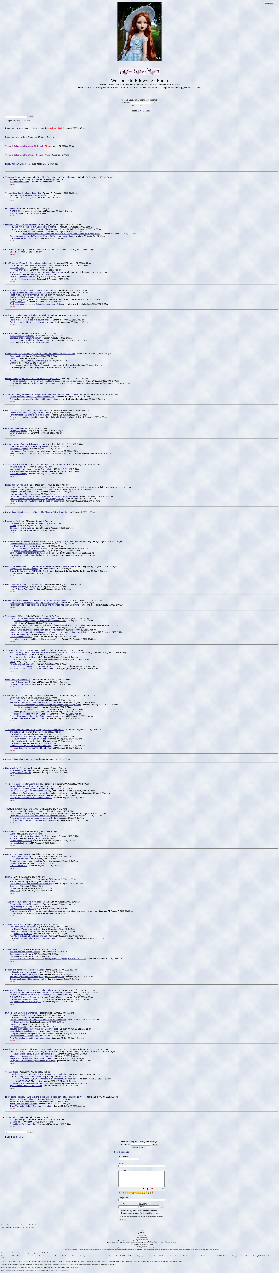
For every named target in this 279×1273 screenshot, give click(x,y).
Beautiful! (14, 956)
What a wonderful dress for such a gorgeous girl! (31, 818)
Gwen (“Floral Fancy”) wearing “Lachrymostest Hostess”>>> (31, 695)
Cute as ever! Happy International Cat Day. (28, 861)
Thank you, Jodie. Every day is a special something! (36, 555)
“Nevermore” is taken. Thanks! (23, 1099)
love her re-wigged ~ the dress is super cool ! (29, 811)
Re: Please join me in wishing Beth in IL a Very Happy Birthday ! (37, 304)
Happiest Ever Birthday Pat (21, 492)
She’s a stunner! (17, 881)
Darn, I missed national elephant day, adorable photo (32, 553)
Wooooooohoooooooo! (19, 182)
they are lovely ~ (17, 906)
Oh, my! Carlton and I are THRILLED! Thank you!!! (32, 571)
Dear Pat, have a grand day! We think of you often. (32, 489)
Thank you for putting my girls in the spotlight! (25, 902)
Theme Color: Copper (14, 1117)
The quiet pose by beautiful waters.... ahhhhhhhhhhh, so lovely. (37, 399)
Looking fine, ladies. (18, 431)
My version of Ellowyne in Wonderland (21, 1013)
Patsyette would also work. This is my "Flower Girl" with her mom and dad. (42, 236)
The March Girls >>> (14, 924)
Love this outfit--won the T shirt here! (30, 748)
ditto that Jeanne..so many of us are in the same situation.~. (40, 621)
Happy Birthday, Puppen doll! (22, 589)
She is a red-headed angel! (21, 197)
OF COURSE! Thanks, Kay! (30, 1081)
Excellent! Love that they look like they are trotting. (31, 322)
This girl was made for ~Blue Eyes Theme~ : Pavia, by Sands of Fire (35, 464)
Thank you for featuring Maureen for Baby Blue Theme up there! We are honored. (40, 177)
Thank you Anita (21, 1022)
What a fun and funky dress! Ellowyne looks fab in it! (32, 820)
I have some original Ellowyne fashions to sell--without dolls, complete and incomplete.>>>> (45, 1097)
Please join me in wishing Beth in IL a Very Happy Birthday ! (31, 290)
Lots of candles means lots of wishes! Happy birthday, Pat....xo (37, 499)
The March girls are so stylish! (23, 927)
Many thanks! (20, 270)
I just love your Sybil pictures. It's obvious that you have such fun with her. (41, 793)
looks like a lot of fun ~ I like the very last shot (30, 446)
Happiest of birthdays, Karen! (22, 684)
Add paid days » (270, 3)
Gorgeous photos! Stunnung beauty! (25, 338)
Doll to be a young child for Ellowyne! (21, 224)
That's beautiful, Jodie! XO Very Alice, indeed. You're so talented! (38, 1020)
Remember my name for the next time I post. (140, 1213)
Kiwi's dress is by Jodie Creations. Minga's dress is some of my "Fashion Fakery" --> (46, 1051)
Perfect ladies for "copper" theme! (24, 1124)
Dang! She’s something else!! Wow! (25, 879)
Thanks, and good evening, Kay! (24, 700)
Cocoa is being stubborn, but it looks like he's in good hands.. (36, 659)
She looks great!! (17, 732)
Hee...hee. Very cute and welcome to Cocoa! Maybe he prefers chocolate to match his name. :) (51, 652)
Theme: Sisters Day (13, 949)
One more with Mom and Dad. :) (32, 231)
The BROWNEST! (17, 523)
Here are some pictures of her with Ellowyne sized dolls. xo (39, 229)
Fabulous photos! (17, 356)
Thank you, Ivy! (20, 546)
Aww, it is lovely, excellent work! (23, 1031)
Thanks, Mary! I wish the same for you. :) (31, 627)
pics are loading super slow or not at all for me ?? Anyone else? (32, 379)
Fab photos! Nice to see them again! (25, 1002)
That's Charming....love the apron (24, 1036)
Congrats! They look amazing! (23, 909)
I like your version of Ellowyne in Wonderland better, (32, 1033)
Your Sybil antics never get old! (23, 788)
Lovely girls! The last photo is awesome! (27, 931)
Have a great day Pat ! (19, 494)
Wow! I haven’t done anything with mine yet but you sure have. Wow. (39, 813)
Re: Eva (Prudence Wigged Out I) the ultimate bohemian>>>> (36, 272)
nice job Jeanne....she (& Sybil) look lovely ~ (29, 360)
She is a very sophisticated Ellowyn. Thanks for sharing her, (35, 365)
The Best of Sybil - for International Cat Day (24, 784)
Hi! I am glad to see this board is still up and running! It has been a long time (38, 600)
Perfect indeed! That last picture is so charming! (30, 415)
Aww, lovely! (15, 317)
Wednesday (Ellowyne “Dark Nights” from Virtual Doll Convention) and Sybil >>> (40, 354)
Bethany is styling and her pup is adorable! (28, 979)
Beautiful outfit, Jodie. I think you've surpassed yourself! (34, 1029)
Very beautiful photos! (19, 449)
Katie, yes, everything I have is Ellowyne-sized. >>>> (37, 639)
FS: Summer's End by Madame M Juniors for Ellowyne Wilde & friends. (36, 249)
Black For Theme (12, 333)
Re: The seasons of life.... (21, 637)
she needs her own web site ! (22, 786)
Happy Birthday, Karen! (20, 682)
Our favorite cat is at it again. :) (23, 856)
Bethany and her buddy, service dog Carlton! (24, 970)
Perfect (13, 526)
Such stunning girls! (18, 954)
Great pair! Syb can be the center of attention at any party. (35, 716)
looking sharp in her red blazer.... (24, 972)
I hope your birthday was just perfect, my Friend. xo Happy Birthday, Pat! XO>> (44, 496)
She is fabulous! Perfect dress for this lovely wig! (31, 884)
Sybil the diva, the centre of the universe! (27, 795)
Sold (12, 252)
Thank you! (19, 734)
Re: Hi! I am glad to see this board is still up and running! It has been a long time (44, 605)
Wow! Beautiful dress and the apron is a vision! (30, 1038)
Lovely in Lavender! (18, 433)
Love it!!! (13, 1024)
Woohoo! (13, 863)
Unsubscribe (144, 105)
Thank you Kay (20, 1017)
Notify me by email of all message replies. (139, 1211)
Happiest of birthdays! (19, 587)
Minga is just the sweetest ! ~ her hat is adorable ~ (31, 1056)
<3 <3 (12, 662)
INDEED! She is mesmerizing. (23, 211)
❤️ (133, 1193)
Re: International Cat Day (21, 841)
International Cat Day (14, 831)
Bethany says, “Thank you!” (26, 974)
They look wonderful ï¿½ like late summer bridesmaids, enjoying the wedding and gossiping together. (53, 911)
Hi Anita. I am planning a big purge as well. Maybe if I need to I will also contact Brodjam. (48, 625)
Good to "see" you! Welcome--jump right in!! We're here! (34, 603)
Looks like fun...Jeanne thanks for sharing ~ (29, 736)
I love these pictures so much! (23, 277)
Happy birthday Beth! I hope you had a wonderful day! (33, 292)
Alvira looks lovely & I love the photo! (26, 741)
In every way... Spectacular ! (22, 336)
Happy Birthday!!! (17, 302)
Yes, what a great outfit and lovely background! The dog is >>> (37, 977)
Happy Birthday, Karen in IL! (17, 680)
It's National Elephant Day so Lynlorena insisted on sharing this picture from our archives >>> (45, 541)
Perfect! (13, 888)
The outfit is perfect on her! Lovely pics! (27, 367)
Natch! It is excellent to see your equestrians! (29, 320)
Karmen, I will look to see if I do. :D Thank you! (34, 999)
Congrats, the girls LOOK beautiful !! (25, 904)
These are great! (17, 268)
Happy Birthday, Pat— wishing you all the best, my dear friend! (37, 501)
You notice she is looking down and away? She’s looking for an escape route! (47, 705)
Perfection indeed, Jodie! (20, 1015)
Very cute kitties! (17, 843)
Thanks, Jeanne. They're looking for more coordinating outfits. (41, 938)
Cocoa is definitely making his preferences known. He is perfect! (37, 666)
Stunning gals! (16, 1122)
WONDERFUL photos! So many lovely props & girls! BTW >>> (37, 997)
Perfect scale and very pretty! (22, 664)
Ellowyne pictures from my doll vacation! (23, 444)
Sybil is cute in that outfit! (29, 707)
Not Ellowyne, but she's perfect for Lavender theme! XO (29, 410)
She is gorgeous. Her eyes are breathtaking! (29, 471)
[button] (144, 1189)
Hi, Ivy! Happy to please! (24, 279)
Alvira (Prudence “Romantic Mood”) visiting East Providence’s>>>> (34, 730)
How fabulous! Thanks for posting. (24, 451)
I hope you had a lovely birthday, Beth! (26, 295)
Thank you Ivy (20, 1027)
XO (15, 623)
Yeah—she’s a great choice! (26, 238)
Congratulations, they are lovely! (24, 913)
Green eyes (10, 209)
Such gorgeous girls (18, 1119)
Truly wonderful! (16, 530)
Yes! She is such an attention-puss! (29, 718)
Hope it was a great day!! (20, 770)
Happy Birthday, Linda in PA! (17, 164)
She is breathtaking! (18, 474)
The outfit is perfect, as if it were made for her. (29, 711)
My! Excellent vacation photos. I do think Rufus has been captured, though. (42, 453)
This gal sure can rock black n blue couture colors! (31, 340)
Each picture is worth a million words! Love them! (31, 798)
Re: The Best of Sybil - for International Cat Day (30, 791)
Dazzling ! (14, 886)
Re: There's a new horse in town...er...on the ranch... (32, 668)
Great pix (14, 363)
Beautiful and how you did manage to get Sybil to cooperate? (36, 702)
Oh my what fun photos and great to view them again (32, 1061)
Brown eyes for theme (14, 521)
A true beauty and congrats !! (22, 179)
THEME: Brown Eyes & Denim (18, 809)
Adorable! (14, 838)
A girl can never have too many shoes (26, 1086)
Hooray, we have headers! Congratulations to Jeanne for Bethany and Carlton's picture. (43, 566)
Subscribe (135, 105)
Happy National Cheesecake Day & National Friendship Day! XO (33, 990)
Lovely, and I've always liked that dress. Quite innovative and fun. (38, 816)
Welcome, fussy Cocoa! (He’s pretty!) (26, 657)
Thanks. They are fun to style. (27, 929)
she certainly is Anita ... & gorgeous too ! (27, 412)
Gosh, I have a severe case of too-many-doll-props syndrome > (37, 630)
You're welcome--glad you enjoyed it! (30, 739)
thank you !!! (15, 891)
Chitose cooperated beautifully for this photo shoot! (32, 397)
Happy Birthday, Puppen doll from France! (23, 584)
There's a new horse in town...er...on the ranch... (26, 650)
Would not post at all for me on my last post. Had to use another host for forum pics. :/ (47, 381)
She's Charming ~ (18, 213)
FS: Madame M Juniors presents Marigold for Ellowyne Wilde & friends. (36, 512)
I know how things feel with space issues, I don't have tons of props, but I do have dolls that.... (50, 632)
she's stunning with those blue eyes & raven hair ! (31, 469)
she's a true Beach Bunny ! (21, 195)
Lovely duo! (15, 698)
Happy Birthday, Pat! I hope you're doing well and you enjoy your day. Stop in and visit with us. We (52, 487)
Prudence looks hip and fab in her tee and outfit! (30, 746)
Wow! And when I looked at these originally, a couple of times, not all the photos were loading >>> (52, 383)
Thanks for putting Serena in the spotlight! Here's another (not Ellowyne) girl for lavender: (43, 394)
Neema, (9, 877)
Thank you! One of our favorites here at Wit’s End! (31, 265)
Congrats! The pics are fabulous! (24, 569)
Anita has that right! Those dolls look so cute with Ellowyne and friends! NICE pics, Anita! (61, 234)
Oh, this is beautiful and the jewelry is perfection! (31, 548)
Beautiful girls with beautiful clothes (25, 952)
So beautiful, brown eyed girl (22, 528)
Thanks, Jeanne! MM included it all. (29, 551)
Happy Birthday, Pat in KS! (16, 485)
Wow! (12, 342)
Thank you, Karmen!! (23, 934)
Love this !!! (15, 358)
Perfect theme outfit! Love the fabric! (25, 544)
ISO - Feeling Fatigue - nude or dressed (22, 759)
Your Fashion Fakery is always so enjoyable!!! (34, 1054)
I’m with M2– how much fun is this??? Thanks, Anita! (32, 995)
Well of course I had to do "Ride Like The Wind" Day (27, 315)
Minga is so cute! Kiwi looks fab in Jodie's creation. (32, 1058)
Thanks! (17, 274)
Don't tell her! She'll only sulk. (35, 709)
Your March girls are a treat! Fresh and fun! (28, 936)
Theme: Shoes (11, 1072)
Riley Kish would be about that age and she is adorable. (34, 227)
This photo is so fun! (18, 866)
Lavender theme (12, 428)
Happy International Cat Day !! (18, 854)
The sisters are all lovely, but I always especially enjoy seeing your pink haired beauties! (48, 959)
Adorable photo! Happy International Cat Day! (29, 836)
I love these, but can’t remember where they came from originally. (38, 1074)
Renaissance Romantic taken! (23, 1101)
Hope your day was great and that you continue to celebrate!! (36, 299)
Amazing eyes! (16, 467)
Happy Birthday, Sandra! (15, 768)
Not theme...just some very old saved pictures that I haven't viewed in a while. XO (40, 1049)
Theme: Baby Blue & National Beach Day (23, 193)
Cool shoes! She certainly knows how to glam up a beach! (35, 1083)
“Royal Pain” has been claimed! (23, 1104)
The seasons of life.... (14, 616)
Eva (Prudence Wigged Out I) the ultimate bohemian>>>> (30, 263)
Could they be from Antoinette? (27, 1076)
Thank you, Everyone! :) (20, 634)
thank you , (15, 297)
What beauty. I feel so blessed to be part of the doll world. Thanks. (38, 417)
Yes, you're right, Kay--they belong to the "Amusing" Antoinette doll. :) (48, 1079)
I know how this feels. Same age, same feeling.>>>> (32, 618)
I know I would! (20, 655)
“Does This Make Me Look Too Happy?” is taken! (31, 1106)
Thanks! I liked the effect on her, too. (30, 714)
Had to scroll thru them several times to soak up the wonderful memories (41, 992)
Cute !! (13, 834)
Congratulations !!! (18, 573)
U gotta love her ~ (22, 859)
